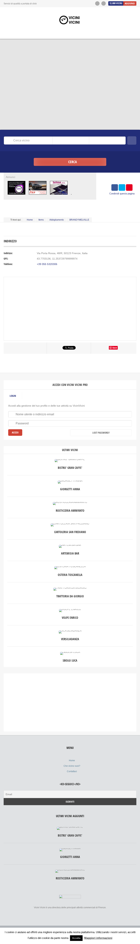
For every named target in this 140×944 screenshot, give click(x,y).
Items (41, 220)
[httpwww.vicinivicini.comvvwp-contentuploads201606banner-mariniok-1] (71, 195)
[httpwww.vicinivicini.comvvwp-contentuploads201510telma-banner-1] (58, 195)
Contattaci (72, 771)
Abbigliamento (56, 220)
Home (30, 220)
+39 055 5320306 (47, 264)
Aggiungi (130, 3)
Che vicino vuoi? (72, 766)
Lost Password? (101, 432)
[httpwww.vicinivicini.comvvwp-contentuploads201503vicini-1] (16, 195)
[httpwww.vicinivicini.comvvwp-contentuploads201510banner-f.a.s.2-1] (37, 195)
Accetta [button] (76, 938)
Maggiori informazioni (98, 937)
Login (13, 395)
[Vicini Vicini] (70, 20)
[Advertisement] (70, 702)
